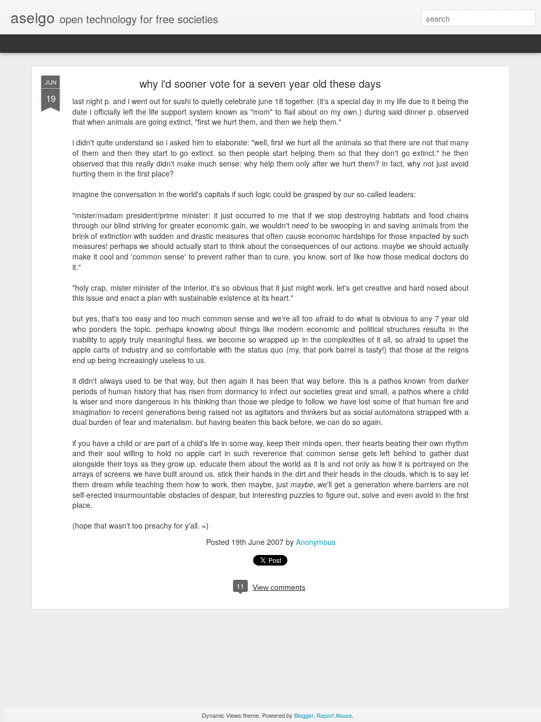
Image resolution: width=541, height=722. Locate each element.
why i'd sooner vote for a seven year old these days (260, 83)
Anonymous (315, 541)
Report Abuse (334, 715)
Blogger (303, 715)
